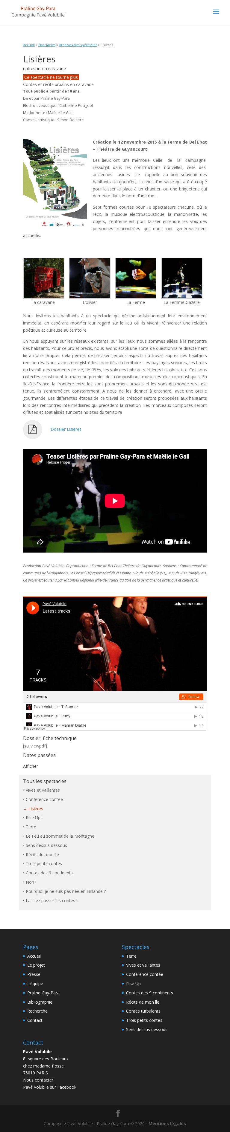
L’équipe (35, 983)
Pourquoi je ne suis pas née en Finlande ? (66, 891)
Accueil (29, 44)
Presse (33, 974)
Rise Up (133, 983)
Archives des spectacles (78, 44)
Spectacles (46, 44)
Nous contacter (38, 1080)
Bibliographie (39, 1002)
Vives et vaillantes (43, 790)
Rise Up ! (34, 817)
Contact (35, 1020)
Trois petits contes (44, 863)
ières (76, 429)
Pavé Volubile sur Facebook (49, 1087)
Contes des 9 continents (49, 873)
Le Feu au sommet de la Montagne (60, 836)
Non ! (31, 882)
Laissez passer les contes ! (51, 900)
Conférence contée (44, 799)
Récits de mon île (42, 854)
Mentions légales (167, 1123)
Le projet (36, 965)
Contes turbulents (143, 1011)
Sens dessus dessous (46, 845)
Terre (31, 827)
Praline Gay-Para (43, 993)
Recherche (37, 1011)
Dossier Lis (61, 429)
